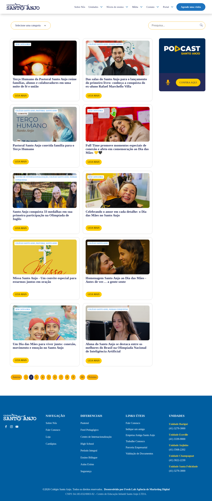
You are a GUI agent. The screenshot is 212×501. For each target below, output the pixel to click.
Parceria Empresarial (136, 447)
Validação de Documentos (139, 453)
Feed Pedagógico (89, 429)
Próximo (92, 377)
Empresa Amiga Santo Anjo (140, 435)
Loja (48, 436)
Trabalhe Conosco (135, 441)
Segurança (85, 471)
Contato (150, 7)
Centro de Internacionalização (31, 177)
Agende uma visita (191, 7)
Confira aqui (188, 82)
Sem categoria (22, 44)
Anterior (16, 377)
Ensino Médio (115, 44)
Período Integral (88, 450)
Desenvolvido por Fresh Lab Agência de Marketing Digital (137, 489)
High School (87, 443)
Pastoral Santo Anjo (46, 111)
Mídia (135, 7)
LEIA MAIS (21, 95)
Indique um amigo (135, 429)
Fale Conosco (53, 429)
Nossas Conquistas (118, 309)
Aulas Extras (87, 464)
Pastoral (84, 423)
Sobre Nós (79, 7)
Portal (166, 7)
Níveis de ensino (115, 7)
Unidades (93, 7)
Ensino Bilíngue (88, 457)
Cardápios (51, 443)
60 (82, 377)
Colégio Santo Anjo (98, 44)
